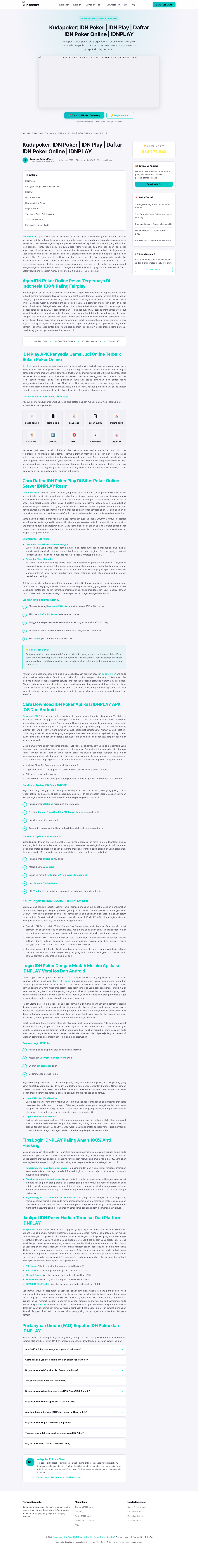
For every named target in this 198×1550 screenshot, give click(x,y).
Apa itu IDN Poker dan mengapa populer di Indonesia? (53, 1349)
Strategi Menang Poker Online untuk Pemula (152, 206)
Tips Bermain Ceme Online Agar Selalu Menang (153, 216)
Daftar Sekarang (164, 4)
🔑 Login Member (120, 115)
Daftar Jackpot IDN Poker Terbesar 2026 (151, 232)
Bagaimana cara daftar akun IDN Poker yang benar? (51, 1370)
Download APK (154, 184)
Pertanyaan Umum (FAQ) (37, 225)
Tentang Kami (43, 1477)
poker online (108, 674)
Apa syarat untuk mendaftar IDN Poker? (45, 1380)
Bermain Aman (134, 1520)
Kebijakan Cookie (135, 1516)
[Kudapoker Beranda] (31, 5)
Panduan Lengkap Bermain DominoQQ (153, 224)
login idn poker (62, 981)
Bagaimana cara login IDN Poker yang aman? (48, 1422)
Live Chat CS (154, 269)
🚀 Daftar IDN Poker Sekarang (84, 115)
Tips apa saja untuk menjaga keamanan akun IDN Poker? (54, 1433)
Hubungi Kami (57, 1477)
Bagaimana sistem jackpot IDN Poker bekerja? (48, 1443)
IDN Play (77, 4)
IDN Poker (64, 4)
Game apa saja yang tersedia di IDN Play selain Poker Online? (56, 1359)
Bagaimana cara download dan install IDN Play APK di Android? (57, 1391)
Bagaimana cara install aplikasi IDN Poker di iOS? (50, 1401)
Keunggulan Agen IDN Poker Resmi (42, 186)
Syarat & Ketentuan (136, 1507)
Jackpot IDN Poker (34, 219)
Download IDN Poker (117, 4)
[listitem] (31, 418)
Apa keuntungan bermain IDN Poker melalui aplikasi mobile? (56, 1412)
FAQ (133, 4)
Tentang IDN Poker (84, 1507)
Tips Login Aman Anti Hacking (39, 214)
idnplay (42, 1304)
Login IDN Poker (33, 208)
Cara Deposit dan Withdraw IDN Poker (153, 240)
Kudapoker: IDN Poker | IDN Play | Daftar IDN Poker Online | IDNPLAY (84, 1537)
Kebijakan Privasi (74, 1477)
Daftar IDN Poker (94, 4)
